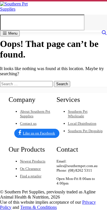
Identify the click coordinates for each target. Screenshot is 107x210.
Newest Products (32, 161)
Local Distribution (82, 123)
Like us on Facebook (39, 133)
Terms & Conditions (38, 207)
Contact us (28, 123)
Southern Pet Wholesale (78, 113)
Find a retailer (30, 176)
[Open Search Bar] (104, 32)
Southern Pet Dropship (85, 131)
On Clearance (30, 169)
